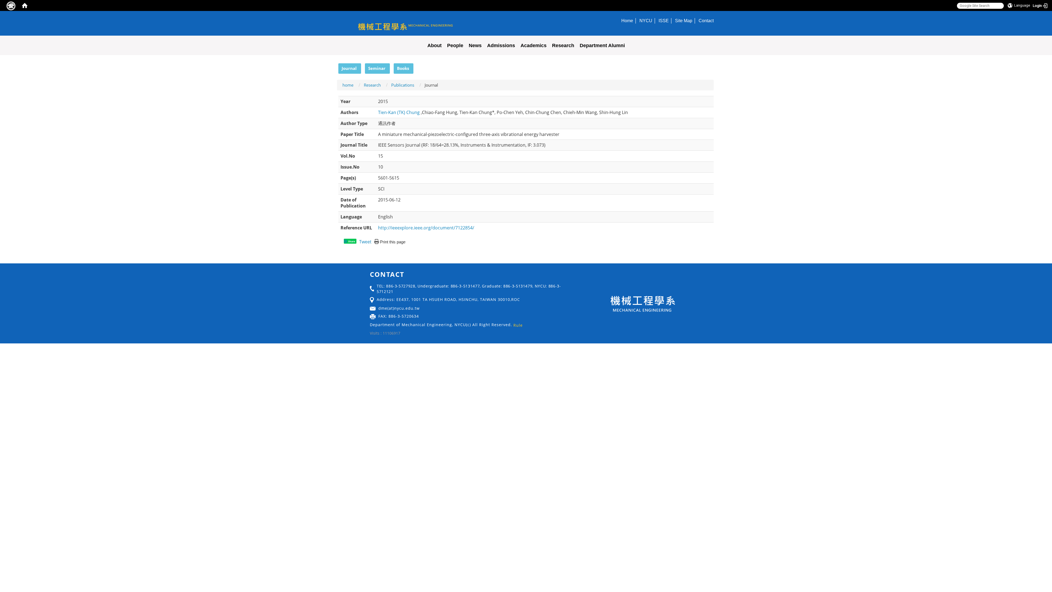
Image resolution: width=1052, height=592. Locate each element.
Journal (349, 68)
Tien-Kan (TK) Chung (399, 112)
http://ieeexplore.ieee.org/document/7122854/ (426, 228)
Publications (402, 85)
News (475, 45)
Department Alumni (602, 45)
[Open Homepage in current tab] (25, 5)
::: (336, 66)
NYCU (645, 20)
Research (563, 45)
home (347, 85)
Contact (706, 20)
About (434, 45)
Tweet (365, 242)
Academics (534, 45)
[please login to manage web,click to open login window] (11, 5)
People (455, 45)
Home (627, 20)
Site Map (683, 20)
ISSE (664, 20)
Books (403, 68)
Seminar (376, 68)
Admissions (501, 45)
